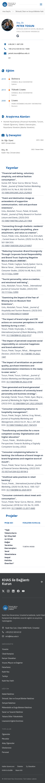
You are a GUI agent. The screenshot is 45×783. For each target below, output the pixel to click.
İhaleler (20, 766)
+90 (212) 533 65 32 (13, 632)
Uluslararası (6, 748)
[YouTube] (23, 591)
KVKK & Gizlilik (7, 770)
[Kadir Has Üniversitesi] (5, 4)
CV (9, 58)
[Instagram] (8, 591)
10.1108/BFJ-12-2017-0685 (23, 508)
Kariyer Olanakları (9, 658)
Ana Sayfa (6, 11)
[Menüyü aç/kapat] (41, 4)
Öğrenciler (6, 734)
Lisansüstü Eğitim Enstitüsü (12, 721)
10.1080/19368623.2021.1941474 (21, 425)
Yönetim (5, 649)
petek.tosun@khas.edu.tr (19, 53)
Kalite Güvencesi (8, 766)
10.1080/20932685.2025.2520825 (17, 192)
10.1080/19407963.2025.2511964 (17, 220)
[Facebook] (18, 591)
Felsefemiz (6, 667)
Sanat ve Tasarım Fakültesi (12, 712)
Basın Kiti (19, 770)
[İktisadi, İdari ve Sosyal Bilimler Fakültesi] (13, 4)
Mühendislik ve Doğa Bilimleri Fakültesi (17, 707)
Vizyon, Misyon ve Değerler (12, 663)
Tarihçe (5, 676)
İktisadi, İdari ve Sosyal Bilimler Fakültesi (18, 698)
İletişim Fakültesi (8, 703)
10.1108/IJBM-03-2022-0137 (18, 335)
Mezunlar (5, 739)
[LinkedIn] (13, 591)
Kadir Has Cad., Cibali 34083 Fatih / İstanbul (22, 628)
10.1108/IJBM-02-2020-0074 (18, 490)
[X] (3, 591)
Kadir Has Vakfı (8, 681)
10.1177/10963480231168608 (15, 313)
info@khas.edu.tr (12, 636)
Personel (5, 752)
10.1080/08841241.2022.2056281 (27, 403)
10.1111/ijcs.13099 (10, 273)
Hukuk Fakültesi (8, 694)
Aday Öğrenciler (8, 743)
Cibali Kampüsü (8, 654)
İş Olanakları (30, 766)
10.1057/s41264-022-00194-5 (15, 471)
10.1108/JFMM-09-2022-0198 (19, 382)
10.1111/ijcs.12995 (10, 292)
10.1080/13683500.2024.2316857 (17, 245)
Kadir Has (5, 672)
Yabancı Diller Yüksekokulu (12, 716)
